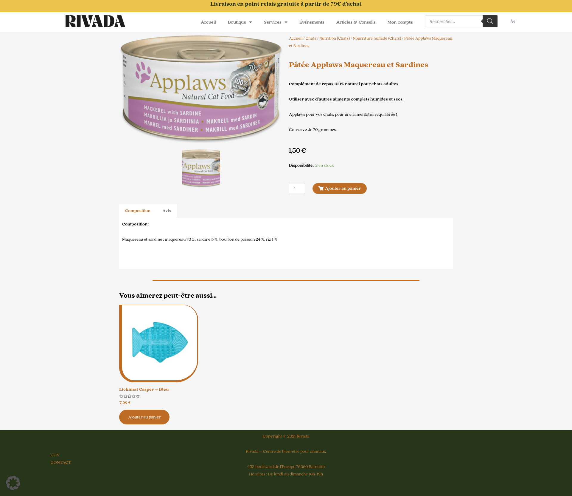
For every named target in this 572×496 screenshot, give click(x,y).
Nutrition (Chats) (334, 38)
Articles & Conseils (356, 22)
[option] (201, 89)
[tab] (137, 211)
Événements (311, 22)
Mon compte (400, 22)
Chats (311, 38)
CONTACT (61, 462)
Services (273, 22)
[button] (13, 483)
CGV (55, 455)
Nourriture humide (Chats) (377, 38)
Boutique (237, 22)
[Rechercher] (490, 21)
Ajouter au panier (144, 417)
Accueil (208, 22)
